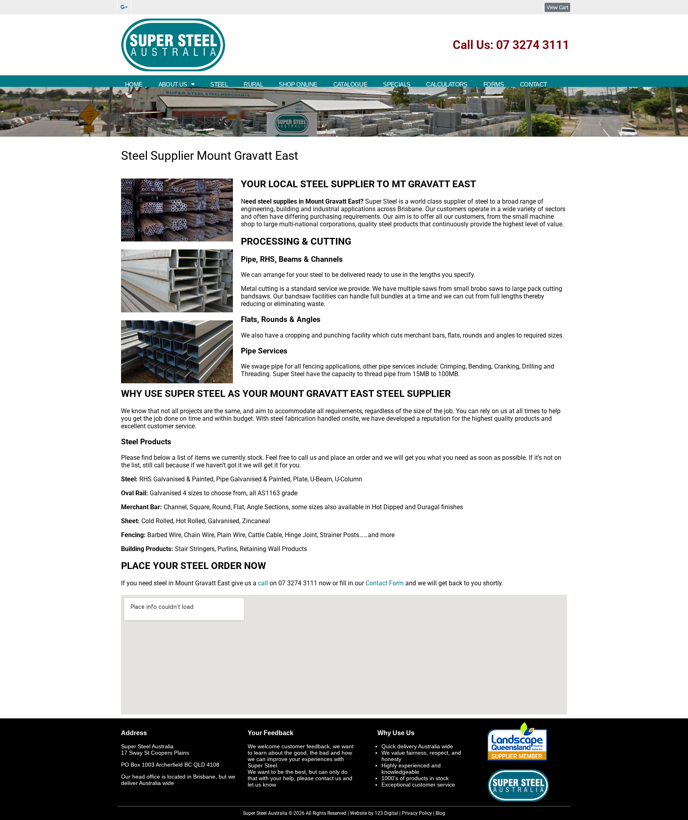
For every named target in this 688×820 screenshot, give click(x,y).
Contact (533, 84)
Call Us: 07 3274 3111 (511, 45)
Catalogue (350, 84)
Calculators (446, 84)
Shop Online (298, 84)
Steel (219, 84)
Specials (396, 84)
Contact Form (385, 583)
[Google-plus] (124, 7)
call (263, 583)
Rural (253, 84)
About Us (172, 84)
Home (134, 84)
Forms (493, 84)
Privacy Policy (417, 813)
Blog (440, 813)
